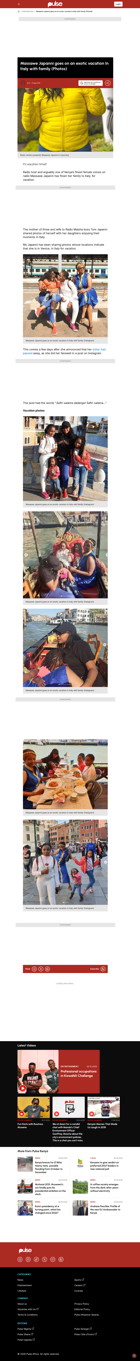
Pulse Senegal (81, 1329)
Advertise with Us (27, 1309)
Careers (78, 1285)
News (37, 1158)
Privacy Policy (81, 1303)
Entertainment (27, 11)
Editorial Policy (82, 1309)
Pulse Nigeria (24, 1329)
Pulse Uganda (25, 1339)
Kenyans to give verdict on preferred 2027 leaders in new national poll (104, 1166)
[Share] (107, 83)
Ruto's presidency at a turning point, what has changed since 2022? (48, 1209)
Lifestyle (22, 1290)
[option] (34, 1121)
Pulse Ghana (24, 1334)
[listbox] (70, 1120)
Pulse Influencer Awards (86, 1314)
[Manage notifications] (134, 1356)
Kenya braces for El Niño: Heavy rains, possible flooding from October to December (48, 1167)
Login (118, 4)
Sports (77, 1279)
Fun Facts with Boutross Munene (30, 1126)
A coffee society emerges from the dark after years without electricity (104, 1187)
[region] (70, 1120)
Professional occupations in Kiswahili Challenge (79, 1073)
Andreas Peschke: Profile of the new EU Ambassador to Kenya (105, 1209)
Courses (78, 1290)
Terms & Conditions (28, 1314)
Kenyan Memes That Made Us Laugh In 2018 (102, 1126)
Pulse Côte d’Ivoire (84, 1334)
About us (22, 1303)
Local (93, 1158)
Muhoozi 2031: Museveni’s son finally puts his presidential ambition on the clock (50, 1189)
